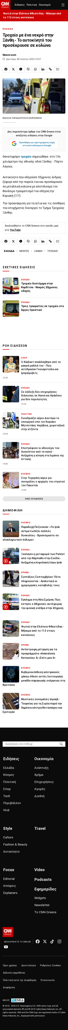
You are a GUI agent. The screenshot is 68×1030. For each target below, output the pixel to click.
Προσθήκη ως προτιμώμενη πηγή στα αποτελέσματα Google (37, 144)
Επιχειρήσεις (44, 782)
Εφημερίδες (45, 889)
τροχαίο (26, 156)
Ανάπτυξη (41, 768)
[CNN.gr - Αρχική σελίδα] (8, 932)
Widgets (40, 898)
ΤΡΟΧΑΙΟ (52, 251)
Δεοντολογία (28, 965)
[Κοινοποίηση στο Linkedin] (43, 69)
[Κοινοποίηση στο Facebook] (6, 69)
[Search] (61, 743)
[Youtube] (6, 947)
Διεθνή (39, 796)
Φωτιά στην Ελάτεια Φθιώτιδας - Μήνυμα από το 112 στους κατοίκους (32, 15)
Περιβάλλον (12, 803)
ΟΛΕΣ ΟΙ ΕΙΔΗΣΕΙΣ (34, 498)
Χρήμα (38, 775)
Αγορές (39, 789)
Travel (40, 828)
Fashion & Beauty (15, 844)
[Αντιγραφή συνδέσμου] (50, 69)
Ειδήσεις (20, 4)
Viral (6, 810)
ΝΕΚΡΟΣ (24, 251)
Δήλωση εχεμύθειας (14, 972)
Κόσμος (8, 775)
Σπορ (7, 789)
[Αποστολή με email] (57, 69)
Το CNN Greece (45, 912)
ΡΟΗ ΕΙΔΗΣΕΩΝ (15, 345)
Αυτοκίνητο (11, 851)
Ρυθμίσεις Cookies (50, 965)
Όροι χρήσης (10, 965)
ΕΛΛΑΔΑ (8, 29)
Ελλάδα (8, 768)
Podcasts (43, 879)
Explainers (10, 893)
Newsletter (42, 905)
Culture (8, 837)
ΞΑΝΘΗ (38, 251)
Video (39, 869)
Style (7, 828)
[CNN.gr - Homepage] (5, 5)
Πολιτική (32, 4)
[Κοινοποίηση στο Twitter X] (13, 69)
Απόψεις (9, 886)
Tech (6, 796)
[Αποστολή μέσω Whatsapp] (35, 69)
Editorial (9, 879)
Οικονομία (45, 4)
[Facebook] (38, 941)
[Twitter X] (45, 941)
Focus (8, 869)
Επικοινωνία (47, 980)
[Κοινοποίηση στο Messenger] (20, 69)
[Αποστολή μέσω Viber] (28, 69)
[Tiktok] (52, 941)
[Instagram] (59, 941)
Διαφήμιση (9, 987)
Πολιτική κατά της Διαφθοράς (19, 980)
